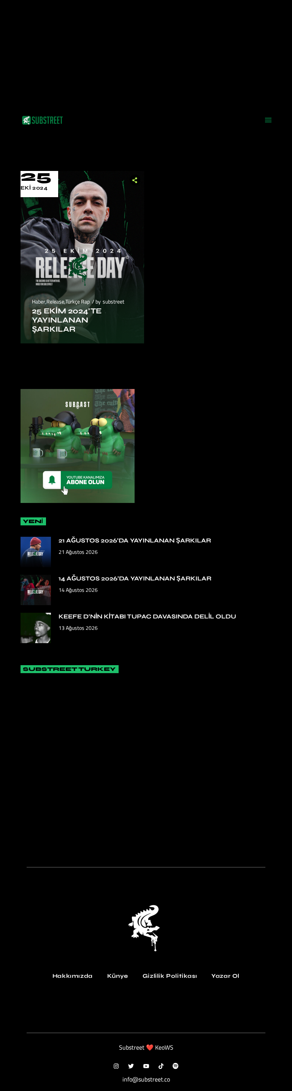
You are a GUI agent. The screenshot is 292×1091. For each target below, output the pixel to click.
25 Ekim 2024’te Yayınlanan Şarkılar (67, 320)
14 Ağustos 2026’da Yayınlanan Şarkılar (135, 578)
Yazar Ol (225, 975)
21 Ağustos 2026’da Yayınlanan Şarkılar (135, 540)
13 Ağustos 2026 (78, 628)
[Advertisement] (146, 53)
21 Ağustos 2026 (78, 552)
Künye (117, 975)
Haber (38, 301)
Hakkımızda (72, 975)
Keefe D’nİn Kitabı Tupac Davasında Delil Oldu (147, 616)
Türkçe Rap (77, 301)
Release (55, 301)
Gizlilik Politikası (170, 975)
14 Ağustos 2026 (78, 590)
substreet (113, 301)
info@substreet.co (146, 1079)
